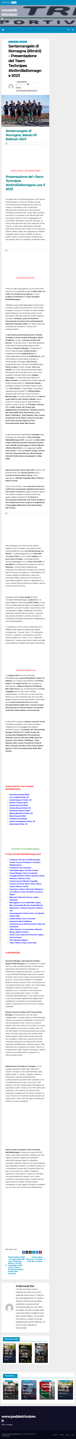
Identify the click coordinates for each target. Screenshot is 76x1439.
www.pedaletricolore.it (9, 14)
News (67, 1435)
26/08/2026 (10, 1390)
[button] (68, 30)
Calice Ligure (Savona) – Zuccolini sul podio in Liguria (34, 1259)
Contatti (54, 1435)
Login (73, 1435)
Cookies (61, 1435)
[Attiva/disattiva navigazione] (73, 29)
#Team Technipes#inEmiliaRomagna (26, 89)
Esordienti (9, 1381)
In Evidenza (23, 41)
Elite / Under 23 (13, 41)
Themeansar (5, 1435)
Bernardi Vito (22, 82)
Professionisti (46, 1381)
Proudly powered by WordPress (11, 1434)
